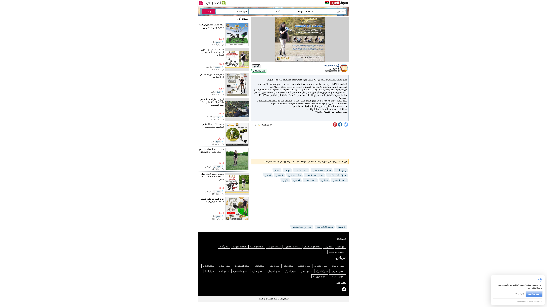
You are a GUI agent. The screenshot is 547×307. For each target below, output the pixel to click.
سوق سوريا (224, 266)
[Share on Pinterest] (335, 126)
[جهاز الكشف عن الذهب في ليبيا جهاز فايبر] (237, 95)
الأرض (285, 180)
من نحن (340, 246)
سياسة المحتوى (292, 246)
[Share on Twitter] (346, 126)
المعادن (279, 175)
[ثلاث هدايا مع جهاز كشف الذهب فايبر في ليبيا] (237, 219)
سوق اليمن (259, 266)
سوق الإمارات (337, 266)
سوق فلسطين (240, 271)
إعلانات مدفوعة (336, 252)
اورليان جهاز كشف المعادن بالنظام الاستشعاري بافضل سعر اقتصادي (212, 102)
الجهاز (268, 175)
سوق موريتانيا (319, 276)
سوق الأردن (209, 266)
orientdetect (330, 65)
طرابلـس (217, 67)
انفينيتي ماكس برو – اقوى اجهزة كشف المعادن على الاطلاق (212, 52)
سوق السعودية (242, 266)
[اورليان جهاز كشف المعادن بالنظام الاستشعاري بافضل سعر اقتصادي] (237, 120)
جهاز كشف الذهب (314, 175)
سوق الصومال (337, 276)
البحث (287, 170)
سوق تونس (306, 271)
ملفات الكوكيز (274, 246)
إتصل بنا (328, 246)
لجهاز (276, 170)
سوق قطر (224, 271)
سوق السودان (274, 271)
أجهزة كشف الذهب (337, 175)
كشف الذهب (301, 170)
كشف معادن (294, 175)
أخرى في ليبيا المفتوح (301, 227)
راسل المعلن (259, 71)
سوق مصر (288, 266)
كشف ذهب (310, 180)
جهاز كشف (341, 170)
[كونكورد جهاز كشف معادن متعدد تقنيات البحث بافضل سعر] (237, 194)
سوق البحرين (338, 271)
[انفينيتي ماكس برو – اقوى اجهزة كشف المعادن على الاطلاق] (237, 70)
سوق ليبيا (209, 271)
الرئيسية (341, 227)
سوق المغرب (320, 266)
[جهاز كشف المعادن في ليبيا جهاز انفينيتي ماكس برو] (237, 45)
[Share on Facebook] (340, 126)
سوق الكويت (304, 266)
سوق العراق (322, 271)
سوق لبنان (274, 266)
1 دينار (256, 66)
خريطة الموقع (239, 246)
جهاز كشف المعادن (322, 170)
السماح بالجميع (534, 294)
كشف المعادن (339, 180)
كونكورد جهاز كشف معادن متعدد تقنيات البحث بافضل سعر (212, 177)
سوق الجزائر (290, 271)
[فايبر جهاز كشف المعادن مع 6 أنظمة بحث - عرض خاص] (237, 169)
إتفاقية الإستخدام (312, 246)
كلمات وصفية (256, 246)
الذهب (296, 180)
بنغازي (218, 42)
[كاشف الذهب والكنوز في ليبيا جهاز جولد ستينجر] (237, 145)
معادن (324, 180)
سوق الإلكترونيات (325, 227)
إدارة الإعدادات (519, 294)
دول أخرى (224, 246)
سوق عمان (257, 271)
